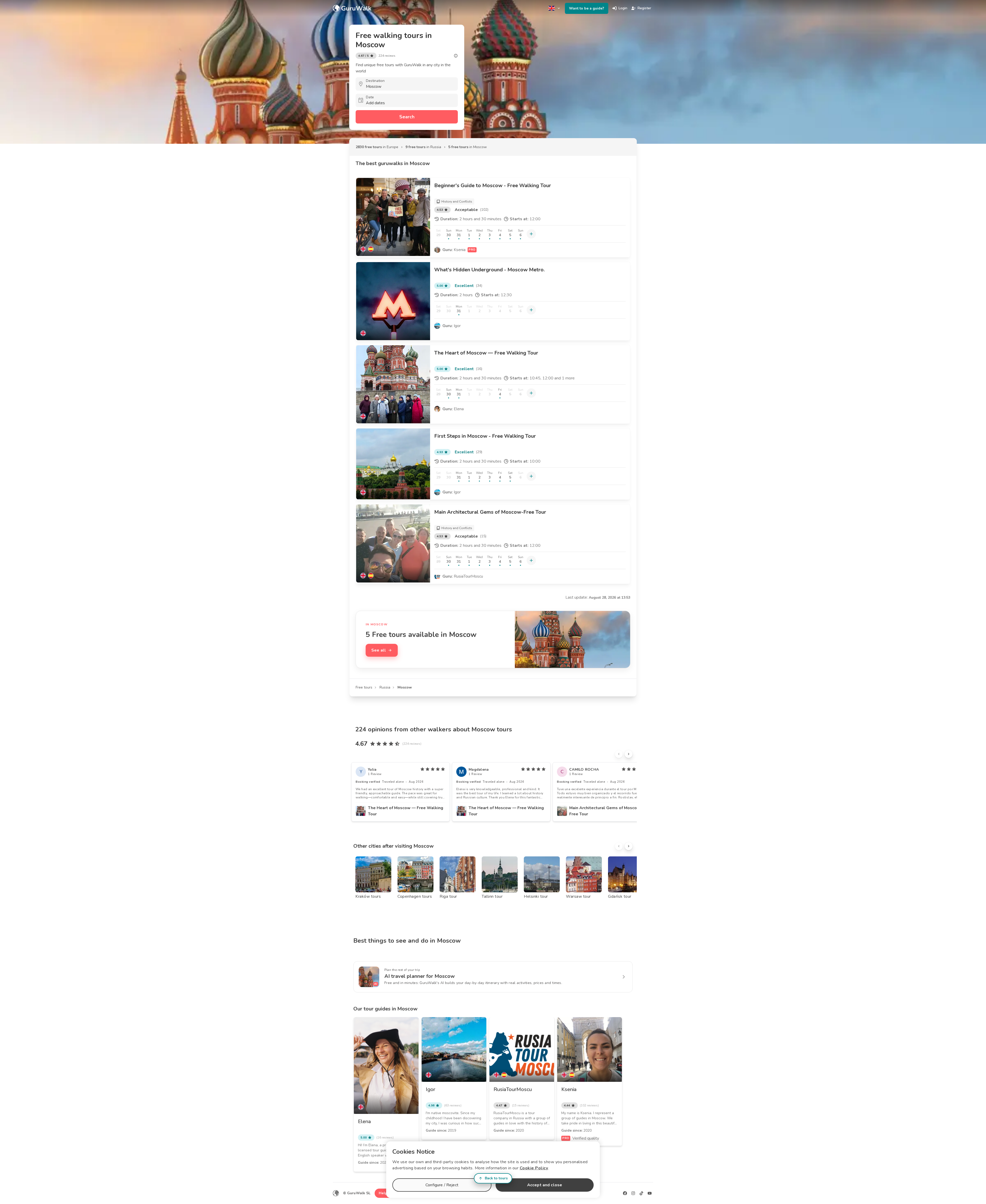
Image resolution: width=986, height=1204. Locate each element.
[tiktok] (641, 1193)
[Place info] (456, 56)
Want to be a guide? (586, 8)
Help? (384, 1193)
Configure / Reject (441, 1185)
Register (644, 8)
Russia (385, 687)
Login (623, 8)
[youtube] (649, 1193)
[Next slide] (628, 754)
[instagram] (633, 1193)
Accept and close (544, 1185)
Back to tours (496, 1178)
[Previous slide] (619, 754)
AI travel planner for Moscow (419, 976)
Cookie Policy (534, 1168)
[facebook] (625, 1193)
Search (406, 117)
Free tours (364, 687)
